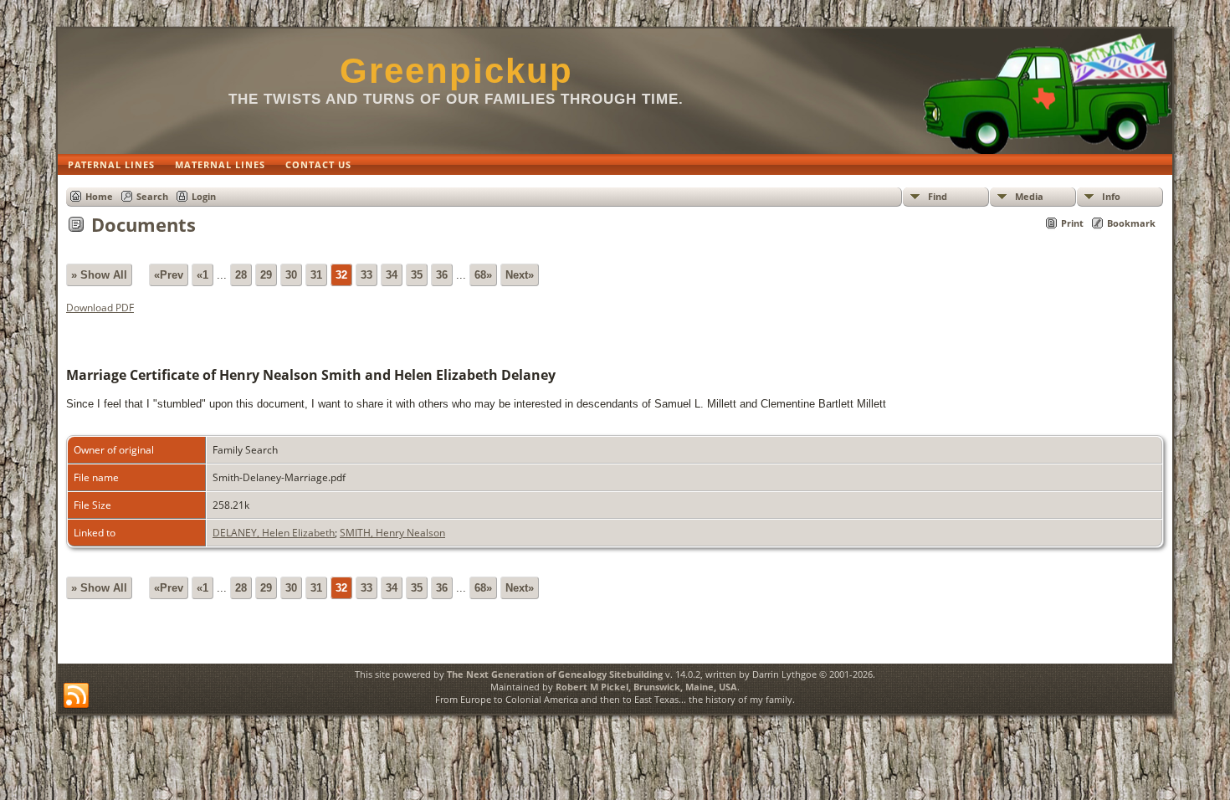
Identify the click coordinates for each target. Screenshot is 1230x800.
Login (204, 196)
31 (316, 275)
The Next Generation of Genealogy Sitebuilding (555, 674)
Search (152, 196)
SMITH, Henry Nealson (392, 533)
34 (391, 275)
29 (266, 275)
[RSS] (76, 696)
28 (241, 275)
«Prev (168, 275)
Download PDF (100, 307)
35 (417, 275)
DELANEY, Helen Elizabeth (274, 533)
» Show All (99, 275)
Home (99, 196)
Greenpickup (456, 70)
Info (1111, 196)
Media (1029, 196)
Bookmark (1131, 223)
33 (366, 275)
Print (1072, 223)
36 (442, 275)
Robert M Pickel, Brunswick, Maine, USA (646, 686)
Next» (519, 275)
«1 (202, 275)
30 (291, 275)
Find (937, 196)
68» (483, 275)
